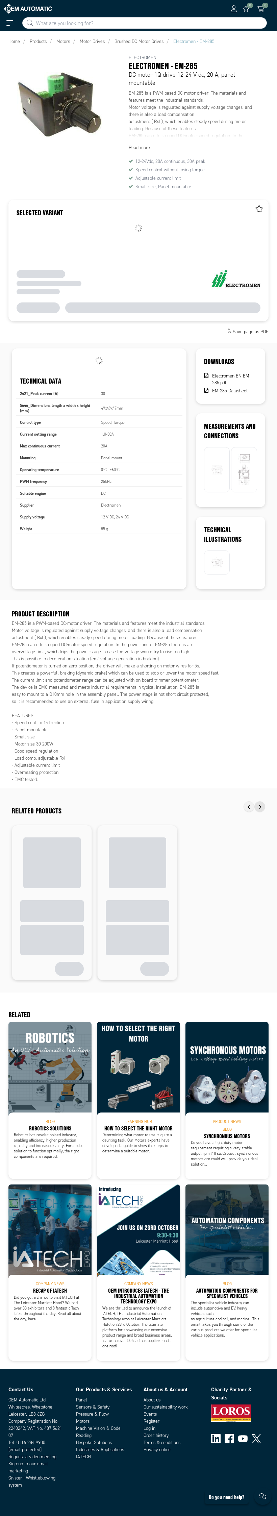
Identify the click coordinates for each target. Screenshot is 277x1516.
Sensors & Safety (92, 1407)
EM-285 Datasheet (230, 391)
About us (152, 1400)
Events (150, 1414)
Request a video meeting (32, 1457)
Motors (83, 1421)
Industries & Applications (100, 1449)
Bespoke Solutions (94, 1442)
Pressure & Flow (92, 1414)
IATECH (83, 1457)
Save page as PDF (251, 331)
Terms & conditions (162, 1442)
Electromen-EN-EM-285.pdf (231, 379)
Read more (139, 147)
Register (151, 1421)
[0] (246, 8)
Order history (156, 1435)
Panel (81, 1400)
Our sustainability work (166, 1407)
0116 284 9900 (31, 1442)
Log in (149, 1428)
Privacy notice (157, 1449)
